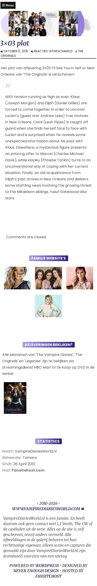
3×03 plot (14, 43)
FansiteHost (48, 576)
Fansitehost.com (28, 470)
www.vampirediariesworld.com (46, 508)
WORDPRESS (47, 565)
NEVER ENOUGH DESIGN (36, 570)
